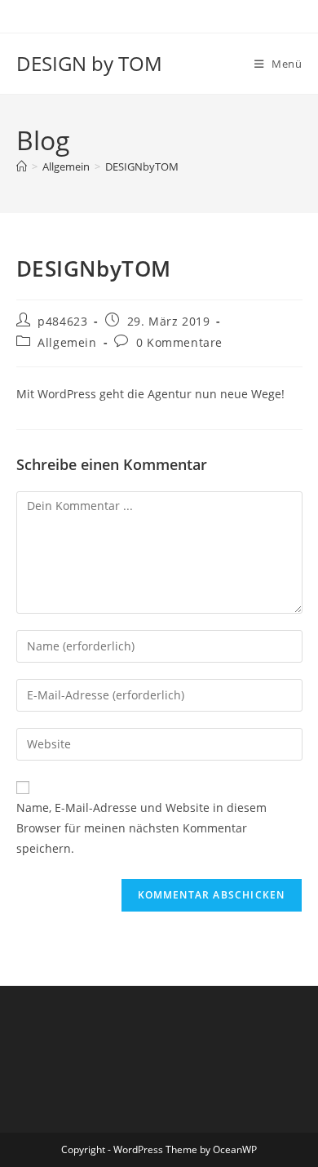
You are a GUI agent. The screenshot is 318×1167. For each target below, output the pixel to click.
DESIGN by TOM (89, 63)
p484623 (62, 321)
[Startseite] (21, 166)
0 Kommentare (179, 342)
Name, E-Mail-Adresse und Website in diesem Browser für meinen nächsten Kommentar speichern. (141, 828)
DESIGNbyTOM (142, 166)
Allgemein (67, 342)
